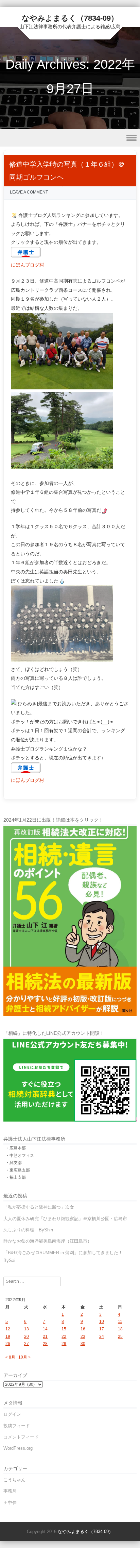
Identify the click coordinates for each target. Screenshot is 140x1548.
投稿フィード (16, 1425)
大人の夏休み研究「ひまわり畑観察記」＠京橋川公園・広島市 (65, 1218)
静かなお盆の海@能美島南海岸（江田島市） (47, 1241)
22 (64, 1336)
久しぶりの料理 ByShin (28, 1229)
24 (101, 1336)
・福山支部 (15, 1177)
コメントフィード (21, 1437)
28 (45, 1343)
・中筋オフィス (19, 1155)
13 (26, 1329)
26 (7, 1343)
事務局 (10, 1491)
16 (83, 1329)
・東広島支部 (17, 1170)
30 (83, 1343)
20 (26, 1336)
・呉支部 (13, 1162)
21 (45, 1336)
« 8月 (10, 1357)
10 (101, 1321)
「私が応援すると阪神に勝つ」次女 (38, 1207)
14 (45, 1329)
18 (120, 1329)
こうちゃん (14, 1479)
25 (120, 1336)
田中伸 (10, 1502)
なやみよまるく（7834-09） (70, 18)
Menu (70, 138)
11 (120, 1321)
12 (7, 1329)
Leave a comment (29, 192)
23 (83, 1336)
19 (7, 1336)
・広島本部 (15, 1148)
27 (26, 1343)
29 (64, 1343)
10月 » (24, 1357)
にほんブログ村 (27, 265)
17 (101, 1329)
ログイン (12, 1414)
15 (64, 1329)
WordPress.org (18, 1448)
